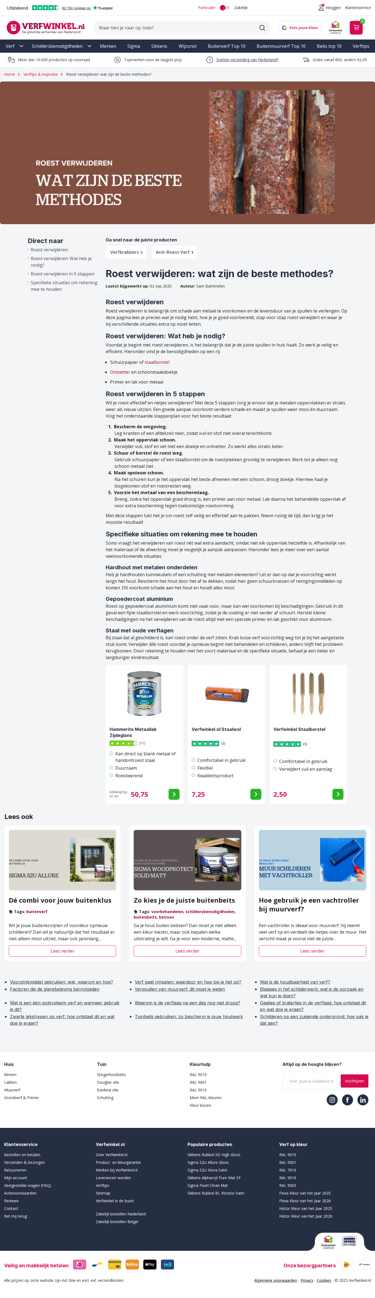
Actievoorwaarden (20, 1193)
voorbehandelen (167, 911)
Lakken (10, 1082)
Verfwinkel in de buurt (115, 1200)
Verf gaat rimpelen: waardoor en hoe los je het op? (188, 982)
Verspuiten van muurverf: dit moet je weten (180, 989)
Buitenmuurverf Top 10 (281, 46)
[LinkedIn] (362, 1099)
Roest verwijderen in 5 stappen (62, 274)
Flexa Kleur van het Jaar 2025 (305, 1193)
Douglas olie (108, 1082)
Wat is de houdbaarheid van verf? (295, 982)
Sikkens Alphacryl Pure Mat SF (214, 1177)
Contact (11, 1208)
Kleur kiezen (200, 1105)
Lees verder (63, 951)
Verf (10, 46)
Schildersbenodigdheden (57, 46)
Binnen (10, 1074)
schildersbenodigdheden (210, 911)
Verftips (361, 46)
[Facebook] (347, 1099)
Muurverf (12, 1090)
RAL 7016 (287, 1170)
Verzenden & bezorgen (24, 1162)
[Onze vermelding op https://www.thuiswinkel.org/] (329, 1242)
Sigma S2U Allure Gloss (208, 1162)
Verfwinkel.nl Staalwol (216, 729)
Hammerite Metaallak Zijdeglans (133, 732)
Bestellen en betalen (22, 1154)
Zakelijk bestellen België (117, 1221)
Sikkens (159, 46)
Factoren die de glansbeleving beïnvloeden (54, 989)
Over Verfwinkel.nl (111, 1154)
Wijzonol (188, 46)
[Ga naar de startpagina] (45, 27)
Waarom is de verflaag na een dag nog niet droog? (187, 1003)
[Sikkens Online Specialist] (349, 1240)
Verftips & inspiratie (40, 74)
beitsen (166, 917)
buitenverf (36, 911)
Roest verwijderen (49, 250)
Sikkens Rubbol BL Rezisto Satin (216, 1193)
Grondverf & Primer (21, 1097)
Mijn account (15, 1177)
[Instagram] (332, 1099)
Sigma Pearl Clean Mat (208, 1185)
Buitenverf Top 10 (226, 46)
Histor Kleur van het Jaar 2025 (305, 1208)
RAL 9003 (287, 1185)
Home (9, 74)
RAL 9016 (198, 1090)
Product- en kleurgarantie (118, 1162)
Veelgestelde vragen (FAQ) (27, 1185)
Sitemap (103, 1193)
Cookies (324, 1280)
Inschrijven (354, 1080)
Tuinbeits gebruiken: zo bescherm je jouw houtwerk (189, 1016)
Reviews (11, 1200)
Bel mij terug (15, 1216)
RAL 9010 (198, 1074)
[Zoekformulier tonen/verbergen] (262, 27)
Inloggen (333, 7)
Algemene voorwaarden (275, 1280)
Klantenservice (358, 7)
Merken (108, 46)
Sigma (133, 46)
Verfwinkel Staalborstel (299, 729)
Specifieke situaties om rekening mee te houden (64, 286)
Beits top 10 (329, 46)
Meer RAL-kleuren (206, 1097)
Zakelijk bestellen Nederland (121, 1214)
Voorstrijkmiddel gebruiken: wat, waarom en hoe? (61, 982)
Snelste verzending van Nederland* (247, 59)
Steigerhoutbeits (111, 1074)
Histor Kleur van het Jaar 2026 (305, 1216)
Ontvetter (120, 372)
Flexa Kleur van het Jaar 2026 (305, 1200)
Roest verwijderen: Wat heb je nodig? (61, 261)
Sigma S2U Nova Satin (207, 1170)
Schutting (105, 1097)
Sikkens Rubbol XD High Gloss (214, 1154)
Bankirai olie (108, 1090)
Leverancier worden (113, 1177)
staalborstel (157, 362)
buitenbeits (145, 917)
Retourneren (15, 1170)
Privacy (307, 1280)
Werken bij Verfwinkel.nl (117, 1170)
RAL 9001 (198, 1082)
